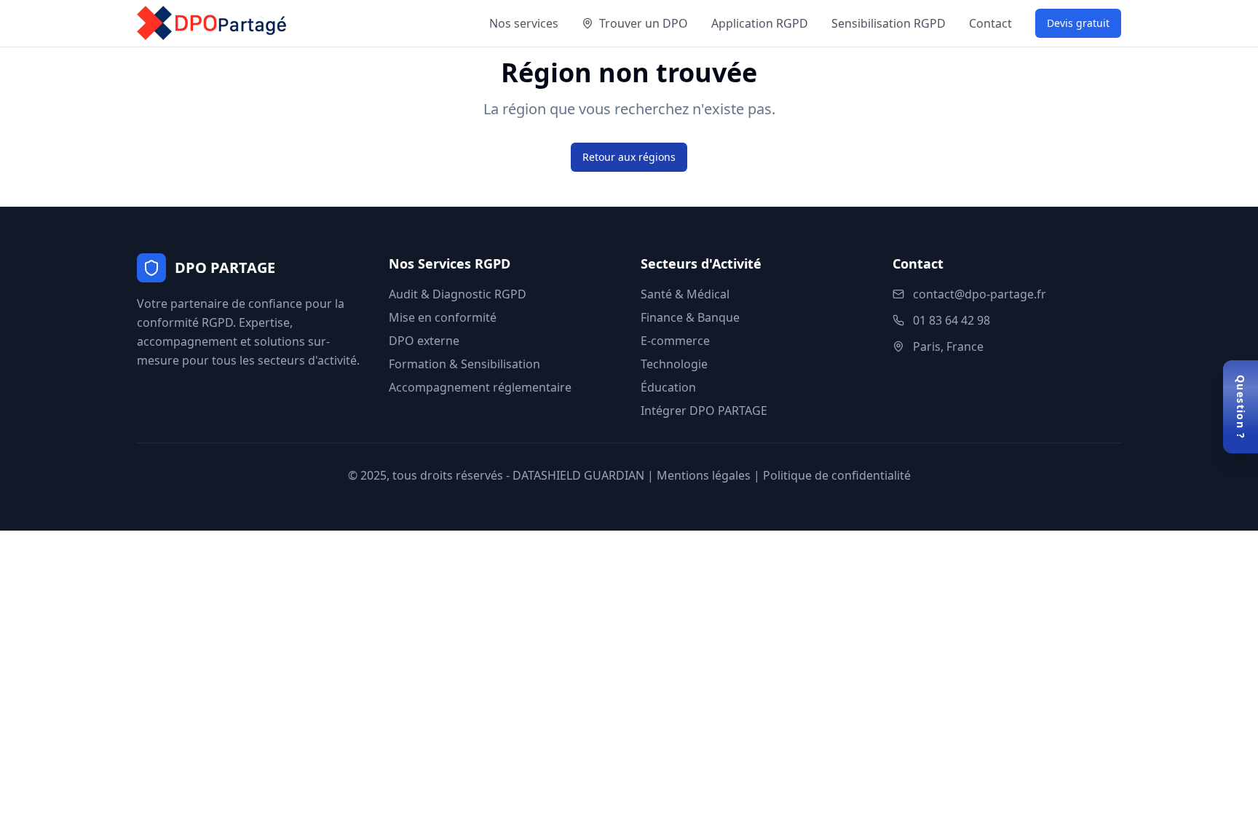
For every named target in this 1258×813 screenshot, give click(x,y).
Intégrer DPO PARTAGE (704, 410)
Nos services (523, 23)
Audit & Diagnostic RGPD (457, 294)
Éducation (668, 387)
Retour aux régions (629, 157)
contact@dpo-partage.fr (979, 294)
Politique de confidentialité (837, 475)
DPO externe (424, 341)
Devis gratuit (1078, 23)
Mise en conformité (443, 317)
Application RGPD (759, 23)
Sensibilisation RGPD (888, 23)
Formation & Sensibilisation (464, 364)
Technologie (674, 364)
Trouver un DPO (643, 23)
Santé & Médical (685, 294)
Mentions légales (704, 475)
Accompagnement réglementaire (480, 387)
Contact (990, 23)
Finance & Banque (690, 317)
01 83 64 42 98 (951, 320)
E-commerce (675, 341)
